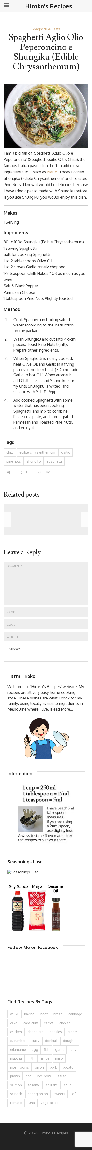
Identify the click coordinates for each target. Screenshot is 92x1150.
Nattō (52, 172)
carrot (48, 1023)
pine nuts (13, 461)
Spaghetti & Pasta (46, 29)
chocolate (36, 1032)
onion (39, 1067)
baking (29, 1014)
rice (28, 1076)
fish (46, 1049)
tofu (74, 1094)
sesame (34, 1085)
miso (59, 1058)
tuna (31, 1103)
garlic (65, 452)
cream (73, 1032)
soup (68, 1085)
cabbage (75, 1014)
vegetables (49, 1103)
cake (13, 1023)
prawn (15, 1076)
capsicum (30, 1023)
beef (44, 1014)
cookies (56, 1032)
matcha (16, 1058)
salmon (16, 1085)
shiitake (52, 1085)
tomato (16, 1103)
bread (58, 1014)
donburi (51, 1041)
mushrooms (19, 1067)
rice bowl (44, 1076)
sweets (59, 1094)
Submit (14, 649)
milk (31, 1058)
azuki (14, 1014)
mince (44, 1058)
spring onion (38, 1094)
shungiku (34, 461)
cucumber (18, 1041)
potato (68, 1067)
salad (62, 1076)
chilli (9, 452)
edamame (18, 1049)
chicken (16, 1032)
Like (46, 472)
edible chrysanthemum (37, 452)
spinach (16, 1094)
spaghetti (54, 461)
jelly (73, 1049)
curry (35, 1041)
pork (53, 1067)
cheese (65, 1023)
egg (35, 1049)
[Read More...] (62, 709)
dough (68, 1041)
